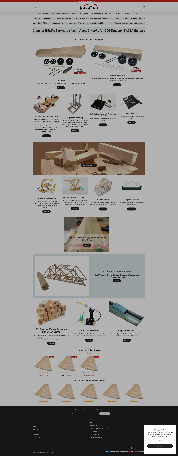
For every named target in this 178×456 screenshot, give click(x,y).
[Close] (174, 426)
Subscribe (160, 446)
